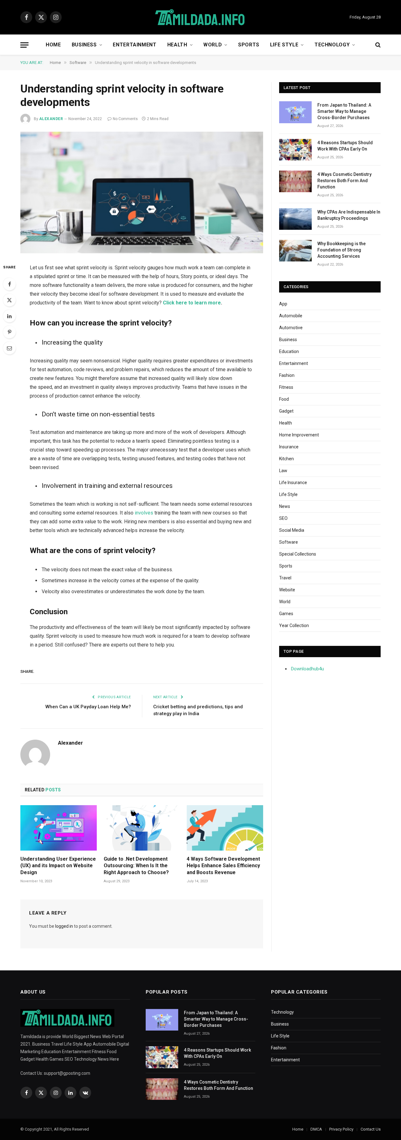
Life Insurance (293, 482)
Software (288, 542)
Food (284, 399)
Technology (332, 45)
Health (177, 45)
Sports (248, 45)
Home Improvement (299, 434)
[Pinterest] (9, 332)
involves (144, 513)
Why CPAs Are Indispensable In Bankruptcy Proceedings (348, 215)
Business (84, 45)
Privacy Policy (341, 1129)
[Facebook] (9, 284)
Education (289, 351)
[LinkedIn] (9, 316)
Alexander (51, 119)
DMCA (316, 1129)
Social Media (291, 530)
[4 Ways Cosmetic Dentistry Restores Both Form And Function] (295, 181)
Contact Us (371, 1129)
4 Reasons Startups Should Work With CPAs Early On (345, 145)
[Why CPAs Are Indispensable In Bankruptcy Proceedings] (295, 219)
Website (287, 589)
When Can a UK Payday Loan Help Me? (88, 707)
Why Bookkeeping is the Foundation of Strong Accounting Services (341, 250)
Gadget (286, 411)
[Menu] (24, 45)
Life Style (284, 45)
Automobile (290, 315)
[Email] (9, 348)
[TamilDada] (200, 17)
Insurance (289, 446)
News (284, 506)
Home (53, 45)
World (212, 45)
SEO (283, 518)
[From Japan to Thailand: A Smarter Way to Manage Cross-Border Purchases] (295, 112)
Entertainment (134, 45)
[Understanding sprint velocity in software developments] (141, 192)
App (283, 303)
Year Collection (294, 625)
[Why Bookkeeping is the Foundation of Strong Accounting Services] (295, 250)
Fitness (286, 387)
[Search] (377, 45)
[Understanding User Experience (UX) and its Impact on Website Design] (58, 828)
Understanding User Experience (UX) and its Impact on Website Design (58, 866)
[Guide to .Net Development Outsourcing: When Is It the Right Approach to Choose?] (142, 828)
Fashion (286, 375)
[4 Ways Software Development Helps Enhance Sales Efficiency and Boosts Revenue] (225, 828)
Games (286, 613)
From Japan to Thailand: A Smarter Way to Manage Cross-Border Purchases (344, 111)
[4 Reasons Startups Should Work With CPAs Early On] (295, 150)
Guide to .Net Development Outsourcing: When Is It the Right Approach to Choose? (136, 866)
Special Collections (297, 554)
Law (283, 470)
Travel (285, 577)
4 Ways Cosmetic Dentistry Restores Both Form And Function (344, 180)
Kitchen (286, 458)
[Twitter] (9, 300)
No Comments (125, 119)
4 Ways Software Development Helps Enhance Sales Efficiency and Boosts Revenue (223, 866)
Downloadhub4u (307, 669)
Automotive (291, 327)
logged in (64, 926)
